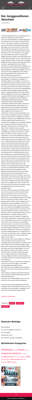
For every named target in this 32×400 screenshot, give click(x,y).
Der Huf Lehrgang (5, 332)
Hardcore (16, 353)
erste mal (15, 350)
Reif (28, 356)
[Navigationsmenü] (3, 8)
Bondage (12, 303)
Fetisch (21, 350)
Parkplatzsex (23, 357)
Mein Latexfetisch (5, 327)
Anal (3, 349)
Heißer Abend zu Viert (6, 335)
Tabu (9, 362)
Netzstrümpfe (19, 303)
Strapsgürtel (5, 306)
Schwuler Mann (5, 359)
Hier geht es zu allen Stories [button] (8, 296)
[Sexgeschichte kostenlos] (16, 3)
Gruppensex (6, 353)
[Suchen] (29, 8)
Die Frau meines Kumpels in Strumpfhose (11, 337)
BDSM (9, 349)
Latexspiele (23, 353)
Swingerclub (4, 362)
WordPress (22, 398)
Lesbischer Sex (7, 357)
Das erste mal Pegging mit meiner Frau (11, 329)
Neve (8, 398)
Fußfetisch (27, 350)
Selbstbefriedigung (16, 359)
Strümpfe (24, 359)
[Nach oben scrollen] (16, 395)
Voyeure (14, 362)
